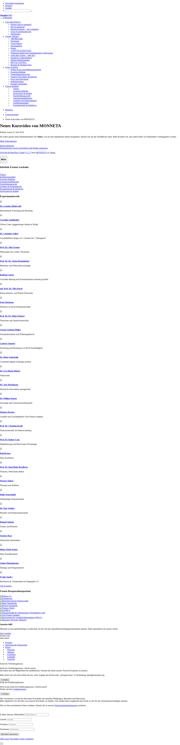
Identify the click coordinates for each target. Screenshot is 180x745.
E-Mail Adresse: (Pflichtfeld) (12, 714)
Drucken (11, 650)
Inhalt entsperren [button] (7, 146)
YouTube (11, 659)
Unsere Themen (12, 36)
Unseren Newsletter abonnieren (24, 77)
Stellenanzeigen (17, 81)
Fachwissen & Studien (9, 191)
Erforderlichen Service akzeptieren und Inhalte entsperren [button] (24, 148)
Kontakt (8, 642)
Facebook (11, 654)
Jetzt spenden (5, 633)
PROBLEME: (17, 39)
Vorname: (4, 724)
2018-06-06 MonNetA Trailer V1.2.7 (15, 152)
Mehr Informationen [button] (8, 141)
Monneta (9, 110)
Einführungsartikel (7, 177)
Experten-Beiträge (18, 72)
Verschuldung (16, 46)
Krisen (13, 48)
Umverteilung (16, 43)
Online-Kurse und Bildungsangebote (26, 70)
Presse (8, 647)
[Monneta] (7, 18)
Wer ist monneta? (18, 27)
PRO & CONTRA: (19, 62)
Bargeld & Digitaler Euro (21, 65)
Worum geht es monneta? (21, 24)
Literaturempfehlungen (9, 182)
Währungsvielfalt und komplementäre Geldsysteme (32, 53)
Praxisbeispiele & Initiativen (11, 189)
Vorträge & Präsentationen (11, 186)
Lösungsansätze (11, 114)
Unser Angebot (11, 67)
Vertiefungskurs (19, 689)
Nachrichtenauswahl (8, 184)
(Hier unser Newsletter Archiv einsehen (16, 739)
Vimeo (52, 152)
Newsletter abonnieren (14, 3)
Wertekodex (16, 34)
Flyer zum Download (19, 79)
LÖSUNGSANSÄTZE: (21, 51)
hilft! (6, 15)
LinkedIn (11, 657)
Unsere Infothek (12, 86)
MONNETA (41, 152)
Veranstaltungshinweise (20, 74)
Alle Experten (6, 586)
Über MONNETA (13, 22)
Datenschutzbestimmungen (66, 705)
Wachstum (15, 41)
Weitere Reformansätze (20, 60)
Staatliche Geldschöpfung (21, 58)
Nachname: (4, 729)
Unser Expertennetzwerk (21, 32)
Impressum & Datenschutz (16, 645)
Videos (3, 175)
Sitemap (10, 652)
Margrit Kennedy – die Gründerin (25, 29)
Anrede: (3, 719)
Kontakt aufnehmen (19, 84)
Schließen (5, 680)
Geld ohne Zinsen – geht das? (23, 55)
